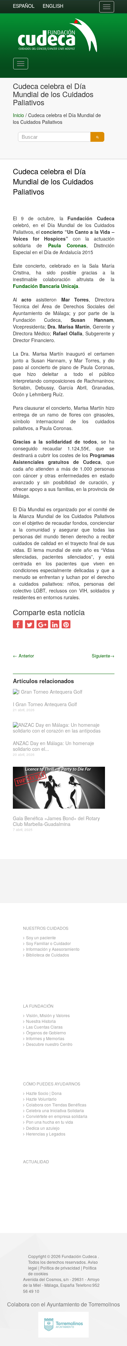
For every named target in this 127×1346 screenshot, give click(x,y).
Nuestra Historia (41, 1021)
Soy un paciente (41, 937)
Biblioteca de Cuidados (47, 955)
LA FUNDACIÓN (38, 1006)
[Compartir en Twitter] (30, 624)
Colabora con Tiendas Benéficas (56, 1104)
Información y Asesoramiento (53, 949)
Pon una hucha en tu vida (49, 1122)
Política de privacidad (60, 1268)
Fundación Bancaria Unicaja (45, 286)
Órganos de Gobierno (46, 1032)
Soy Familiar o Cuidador (48, 943)
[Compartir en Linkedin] (55, 624)
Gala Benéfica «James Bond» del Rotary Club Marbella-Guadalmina (56, 821)
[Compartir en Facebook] (18, 624)
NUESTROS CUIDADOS (45, 928)
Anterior (23, 655)
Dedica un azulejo (43, 1128)
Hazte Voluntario (41, 1099)
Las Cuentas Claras (44, 1027)
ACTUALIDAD (36, 1161)
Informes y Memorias (45, 1038)
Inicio (18, 115)
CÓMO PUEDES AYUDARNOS (51, 1083)
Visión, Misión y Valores (48, 1015)
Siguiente (103, 655)
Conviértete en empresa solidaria (56, 1116)
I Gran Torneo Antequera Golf (45, 704)
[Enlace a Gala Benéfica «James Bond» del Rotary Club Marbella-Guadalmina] (61, 788)
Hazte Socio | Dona (44, 1093)
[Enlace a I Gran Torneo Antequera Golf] (61, 691)
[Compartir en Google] (42, 624)
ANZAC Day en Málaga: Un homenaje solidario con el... (53, 746)
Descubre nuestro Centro (49, 1044)
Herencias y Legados (45, 1134)
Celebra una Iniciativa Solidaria (55, 1110)
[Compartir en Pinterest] (66, 624)
